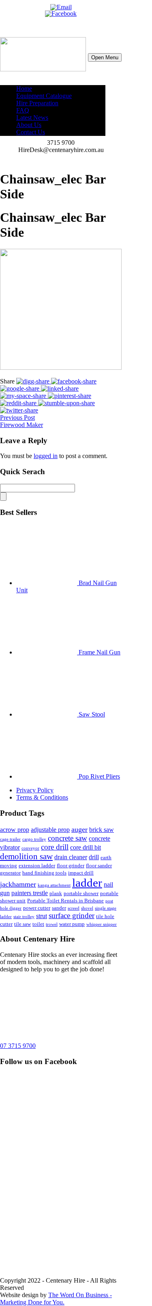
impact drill (81, 873)
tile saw (22, 924)
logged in (46, 455)
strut (41, 915)
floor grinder (70, 865)
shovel (87, 908)
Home (24, 88)
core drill (55, 847)
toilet (38, 924)
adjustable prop (50, 829)
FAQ (22, 110)
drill (94, 857)
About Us (28, 124)
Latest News (32, 117)
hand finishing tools (44, 873)
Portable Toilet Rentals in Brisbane (65, 901)
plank (55, 893)
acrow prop (14, 829)
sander (59, 908)
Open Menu (104, 57)
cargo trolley (34, 839)
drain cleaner (70, 857)
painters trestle (29, 892)
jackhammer (18, 884)
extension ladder (37, 865)
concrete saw (67, 838)
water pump (72, 924)
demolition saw (26, 856)
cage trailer (10, 839)
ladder (87, 882)
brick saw (101, 829)
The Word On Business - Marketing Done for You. (56, 1298)
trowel (52, 924)
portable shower (81, 893)
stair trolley (23, 916)
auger (79, 829)
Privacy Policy (35, 790)
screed (73, 908)
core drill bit (85, 847)
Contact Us (30, 132)
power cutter (36, 908)
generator (10, 873)
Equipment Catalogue (44, 95)
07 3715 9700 (18, 1045)
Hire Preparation (37, 103)
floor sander (99, 865)
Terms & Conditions (42, 797)
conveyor (30, 848)
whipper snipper (101, 924)
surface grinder (71, 915)
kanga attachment (54, 885)
